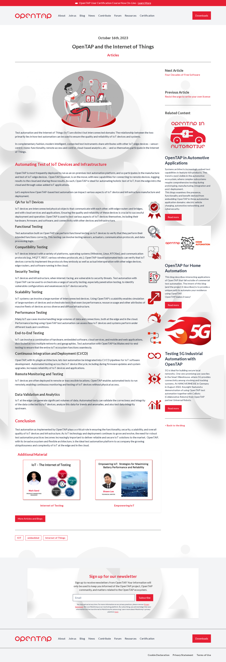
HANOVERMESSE (187, 383)
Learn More (144, 2)
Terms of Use (204, 655)
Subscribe (144, 597)
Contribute (104, 15)
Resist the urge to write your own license (187, 96)
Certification (147, 15)
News (91, 15)
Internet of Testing (51, 505)
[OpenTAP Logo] (33, 16)
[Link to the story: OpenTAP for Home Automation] (188, 243)
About (61, 15)
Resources (130, 15)
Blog (82, 15)
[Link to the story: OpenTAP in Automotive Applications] (188, 135)
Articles (113, 55)
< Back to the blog (175, 425)
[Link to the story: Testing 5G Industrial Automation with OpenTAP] (188, 331)
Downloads (201, 15)
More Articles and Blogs (30, 518)
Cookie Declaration (158, 655)
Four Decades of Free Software (182, 74)
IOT (19, 537)
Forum (117, 15)
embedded (33, 537)
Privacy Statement (183, 655)
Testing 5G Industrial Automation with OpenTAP (184, 358)
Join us (72, 15)
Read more (173, 217)
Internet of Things (55, 537)
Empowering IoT (124, 505)
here (116, 612)
